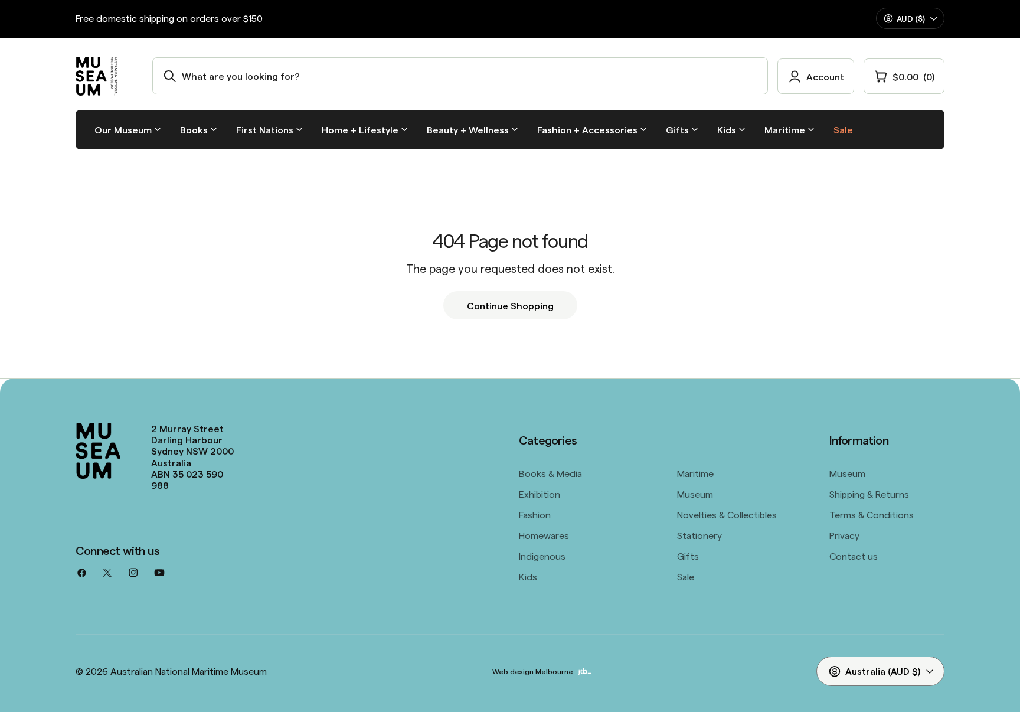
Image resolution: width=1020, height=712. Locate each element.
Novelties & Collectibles (727, 514)
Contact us (853, 555)
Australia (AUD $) (882, 671)
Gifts (688, 555)
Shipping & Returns (869, 493)
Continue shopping (510, 305)
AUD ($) (911, 18)
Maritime (695, 473)
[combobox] (460, 76)
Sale (685, 576)
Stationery (699, 535)
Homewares (544, 535)
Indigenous (542, 555)
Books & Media (550, 473)
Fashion (535, 514)
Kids (528, 576)
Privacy (844, 535)
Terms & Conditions (871, 514)
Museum (695, 493)
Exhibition (539, 493)
